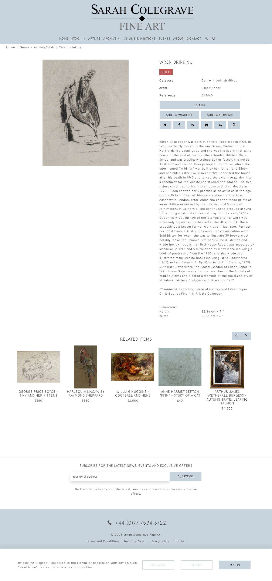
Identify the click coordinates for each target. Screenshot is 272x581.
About (178, 38)
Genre (24, 47)
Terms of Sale (134, 541)
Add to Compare (220, 115)
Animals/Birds (44, 47)
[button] (214, 38)
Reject (196, 565)
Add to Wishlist (179, 115)
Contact (194, 38)
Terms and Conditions (102, 541)
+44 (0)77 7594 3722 (139, 523)
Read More (158, 565)
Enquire (200, 105)
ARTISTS (94, 38)
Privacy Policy (159, 541)
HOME (63, 38)
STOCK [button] (76, 38)
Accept (235, 565)
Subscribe (185, 476)
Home (10, 47)
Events (164, 38)
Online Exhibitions (140, 38)
